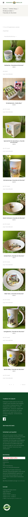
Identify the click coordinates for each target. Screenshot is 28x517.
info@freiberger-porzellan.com (14, 498)
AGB (4, 464)
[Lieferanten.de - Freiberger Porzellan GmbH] (15, 510)
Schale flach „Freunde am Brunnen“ (14, 256)
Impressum (5, 460)
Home (5, 9)
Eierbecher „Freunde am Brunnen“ (14, 65)
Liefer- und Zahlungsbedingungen (11, 467)
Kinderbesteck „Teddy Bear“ (14, 103)
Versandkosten (9, 74)
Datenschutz (6, 462)
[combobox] (10, 36)
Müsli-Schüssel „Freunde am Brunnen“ (14, 218)
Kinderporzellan (8, 11)
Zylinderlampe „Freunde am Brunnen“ (14, 180)
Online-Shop (13, 9)
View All (23, 384)
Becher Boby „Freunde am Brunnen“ (14, 369)
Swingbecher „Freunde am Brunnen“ (14, 331)
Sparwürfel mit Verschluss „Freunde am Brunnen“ (14, 141)
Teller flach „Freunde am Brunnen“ (14, 294)
